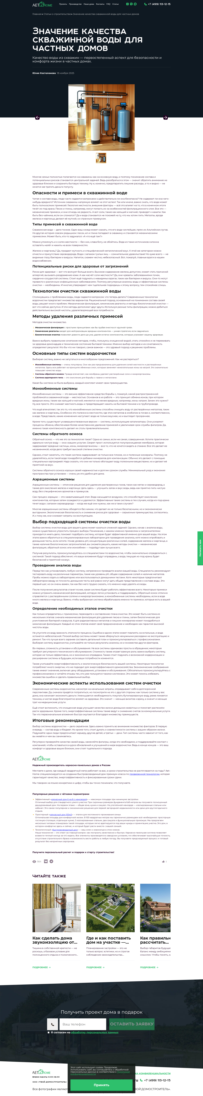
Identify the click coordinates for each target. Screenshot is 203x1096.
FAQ (108, 4)
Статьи (115, 4)
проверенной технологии (145, 774)
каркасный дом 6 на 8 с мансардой (69, 799)
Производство (75, 4)
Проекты (63, 4)
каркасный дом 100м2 (61, 814)
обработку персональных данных (94, 1032)
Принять (101, 1085)
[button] (165, 117)
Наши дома (89, 4)
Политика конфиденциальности (148, 1073)
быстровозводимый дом (64, 830)
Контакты (100, 4)
